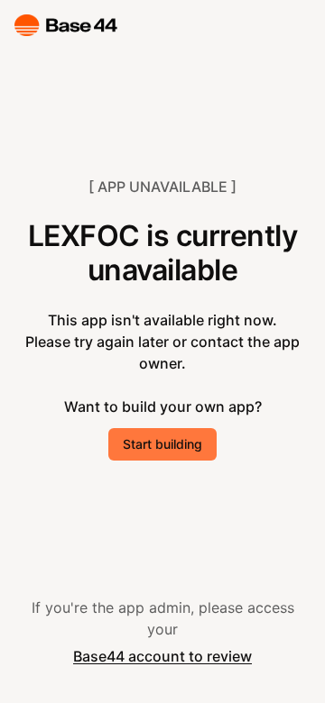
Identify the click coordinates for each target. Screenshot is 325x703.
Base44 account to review (162, 656)
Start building (162, 444)
